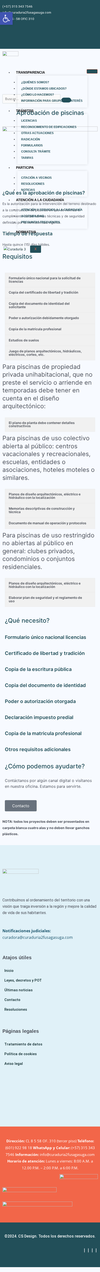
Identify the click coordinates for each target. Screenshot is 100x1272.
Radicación (30, 139)
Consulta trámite (35, 151)
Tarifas (27, 158)
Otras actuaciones (37, 133)
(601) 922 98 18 (18, 1147)
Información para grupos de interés (52, 100)
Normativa (26, 232)
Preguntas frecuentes (40, 222)
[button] (6, 18)
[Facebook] (84, 1250)
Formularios (32, 145)
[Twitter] (88, 1250)
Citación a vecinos (36, 177)
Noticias (28, 190)
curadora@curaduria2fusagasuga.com (37, 937)
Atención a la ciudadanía (40, 200)
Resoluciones (32, 184)
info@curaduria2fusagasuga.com (67, 1154)
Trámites (24, 111)
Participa (25, 168)
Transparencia (30, 72)
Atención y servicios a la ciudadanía (52, 210)
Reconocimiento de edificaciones (48, 127)
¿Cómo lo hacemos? (37, 94)
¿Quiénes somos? (35, 82)
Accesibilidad (32, 216)
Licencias (29, 120)
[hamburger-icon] (92, 71)
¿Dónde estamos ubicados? (44, 88)
